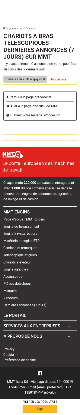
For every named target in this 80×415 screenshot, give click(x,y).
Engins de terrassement (21, 227)
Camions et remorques (20, 248)
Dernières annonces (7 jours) (24, 305)
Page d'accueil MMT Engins (24, 219)
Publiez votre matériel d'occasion (34, 115)
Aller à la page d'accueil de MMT (34, 106)
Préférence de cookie (19, 360)
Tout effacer (59, 79)
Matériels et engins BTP (21, 241)
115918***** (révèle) (40, 393)
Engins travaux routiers (20, 234)
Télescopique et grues (20, 255)
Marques (10, 291)
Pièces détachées (17, 284)
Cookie (8, 355)
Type (40, 409)
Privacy (9, 349)
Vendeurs (10, 298)
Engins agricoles (15, 269)
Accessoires (12, 277)
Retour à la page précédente (30, 97)
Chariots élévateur (17, 262)
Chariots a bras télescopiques (24, 79)
